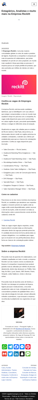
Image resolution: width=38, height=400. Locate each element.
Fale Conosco (20, 399)
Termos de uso (9, 399)
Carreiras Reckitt (9, 220)
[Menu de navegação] (34, 4)
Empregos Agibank (18, 246)
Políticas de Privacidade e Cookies (23, 396)
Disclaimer (29, 399)
